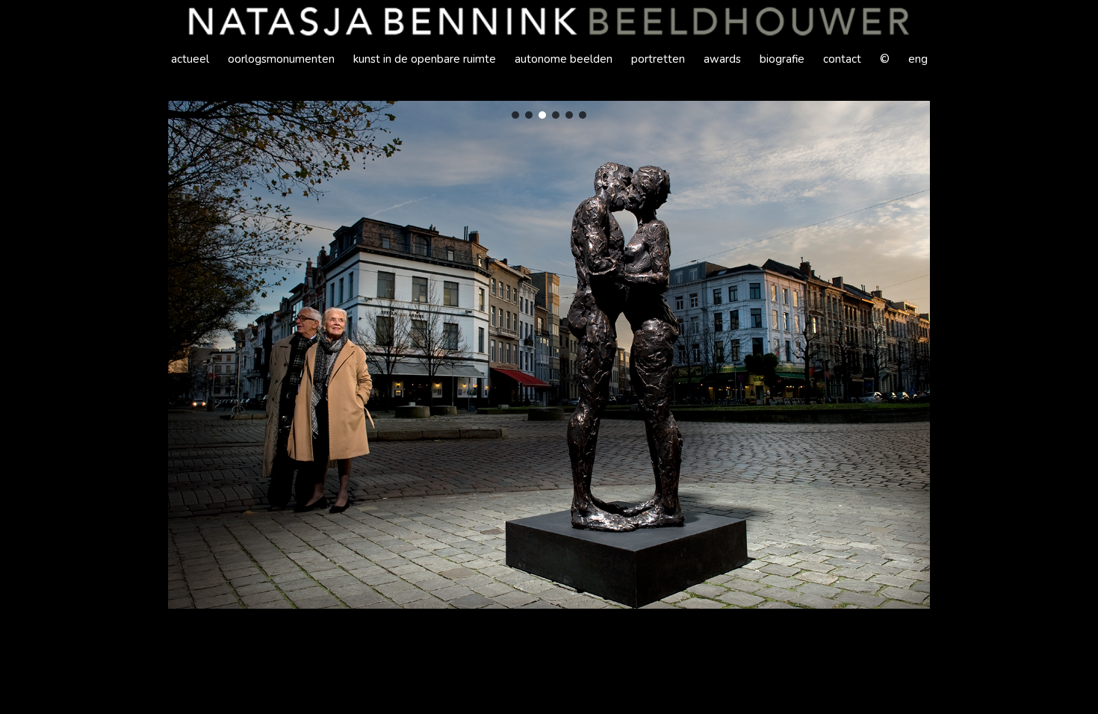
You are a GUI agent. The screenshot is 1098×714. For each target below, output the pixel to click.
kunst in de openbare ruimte (424, 59)
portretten (658, 59)
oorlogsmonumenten (281, 59)
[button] (515, 115)
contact (842, 59)
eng (918, 59)
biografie (782, 59)
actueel (190, 59)
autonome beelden (563, 59)
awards (722, 59)
